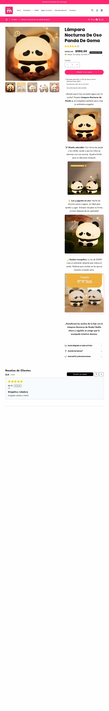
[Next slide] (57, 87)
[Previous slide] (7, 87)
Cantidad (67, 60)
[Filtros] (96, 374)
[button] (27, 10)
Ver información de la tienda (76, 88)
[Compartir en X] (99, 20)
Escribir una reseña (80, 374)
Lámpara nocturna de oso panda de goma (35, 19)
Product (14, 19)
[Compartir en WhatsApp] (102, 20)
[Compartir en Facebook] (96, 20)
